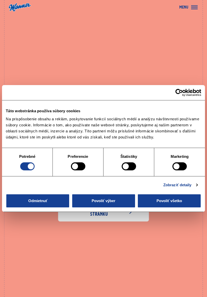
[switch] (78, 166)
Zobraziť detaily (177, 185)
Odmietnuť (37, 201)
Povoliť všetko (169, 201)
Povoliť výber (103, 201)
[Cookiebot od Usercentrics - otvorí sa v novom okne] (179, 92)
